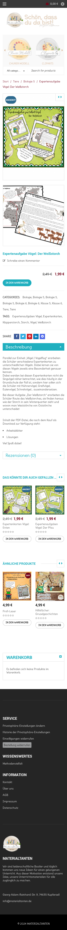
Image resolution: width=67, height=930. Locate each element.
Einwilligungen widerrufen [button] (18, 738)
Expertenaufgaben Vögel (27, 316)
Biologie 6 (21, 303)
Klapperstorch (11, 322)
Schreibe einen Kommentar (23, 260)
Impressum (10, 801)
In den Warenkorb (17, 282)
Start (6, 81)
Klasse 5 (46, 303)
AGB (5, 795)
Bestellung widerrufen (17, 745)
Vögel (33, 322)
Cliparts (47, 63)
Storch (25, 322)
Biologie (27, 297)
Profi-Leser (9, 611)
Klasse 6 (57, 303)
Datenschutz (10, 807)
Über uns (8, 788)
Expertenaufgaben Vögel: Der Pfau (46, 525)
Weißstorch (44, 322)
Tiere (16, 81)
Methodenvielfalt (13, 763)
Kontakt (7, 782)
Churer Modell (19, 63)
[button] (17, 539)
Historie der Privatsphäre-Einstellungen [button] (26, 732)
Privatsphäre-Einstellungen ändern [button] (24, 725)
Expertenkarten (52, 316)
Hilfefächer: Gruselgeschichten (46, 612)
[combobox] (15, 71)
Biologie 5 (29, 81)
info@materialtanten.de (17, 901)
